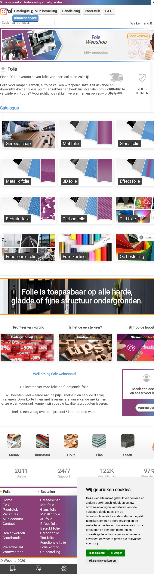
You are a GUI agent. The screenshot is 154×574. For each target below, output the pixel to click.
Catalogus (22, 11)
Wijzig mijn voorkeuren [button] (102, 560)
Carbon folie (74, 219)
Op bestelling (132, 256)
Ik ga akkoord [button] (97, 552)
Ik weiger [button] (116, 552)
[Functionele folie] (29, 260)
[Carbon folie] (85, 223)
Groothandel (12, 538)
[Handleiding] (85, 360)
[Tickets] (38, 570)
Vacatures (10, 514)
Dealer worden (14, 533)
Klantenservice (25, 18)
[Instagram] (5, 14)
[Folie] (3, 69)
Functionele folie (21, 256)
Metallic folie (17, 181)
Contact (9, 524)
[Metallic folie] (29, 185)
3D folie (70, 181)
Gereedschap (18, 143)
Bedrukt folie (17, 219)
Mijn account (13, 519)
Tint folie (128, 219)
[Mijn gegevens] (64, 570)
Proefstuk (92, 11)
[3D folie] (85, 185)
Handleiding (71, 11)
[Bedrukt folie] (29, 223)
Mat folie (71, 143)
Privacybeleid (13, 547)
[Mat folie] (85, 147)
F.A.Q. (109, 11)
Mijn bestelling (46, 11)
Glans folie (129, 143)
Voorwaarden (13, 552)
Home (7, 500)
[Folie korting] (85, 260)
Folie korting (74, 256)
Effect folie (130, 181)
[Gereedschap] (29, 147)
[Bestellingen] (13, 570)
